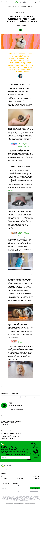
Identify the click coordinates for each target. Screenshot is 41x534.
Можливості (30, 6)
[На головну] (21, 2)
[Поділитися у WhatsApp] (35, 397)
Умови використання (9, 503)
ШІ (19, 6)
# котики (24, 25)
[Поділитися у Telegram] (6, 397)
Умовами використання (34, 491)
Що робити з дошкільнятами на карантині (22, 342)
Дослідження (23, 6)
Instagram (35, 475)
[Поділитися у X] (15, 397)
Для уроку (15, 6)
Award (18, 476)
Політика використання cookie (30, 503)
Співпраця (20, 478)
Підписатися (35, 457)
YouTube (35, 478)
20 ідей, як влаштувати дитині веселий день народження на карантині (23, 145)
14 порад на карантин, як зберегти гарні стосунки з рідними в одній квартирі (23, 234)
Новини (9, 6)
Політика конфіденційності (19, 503)
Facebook (35, 476)
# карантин (18, 25)
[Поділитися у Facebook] (25, 397)
